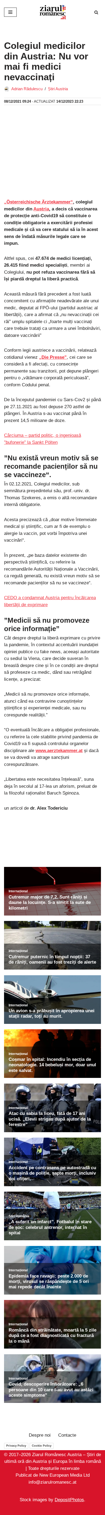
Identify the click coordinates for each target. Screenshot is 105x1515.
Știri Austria (58, 88)
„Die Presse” (53, 357)
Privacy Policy (16, 1445)
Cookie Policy (41, 1445)
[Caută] (96, 12)
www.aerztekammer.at (59, 750)
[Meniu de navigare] (10, 12)
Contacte (67, 1435)
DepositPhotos (69, 1499)
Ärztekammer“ (57, 202)
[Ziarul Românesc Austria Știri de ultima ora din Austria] (52, 12)
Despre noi (40, 1435)
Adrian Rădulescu (27, 88)
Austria (41, 209)
